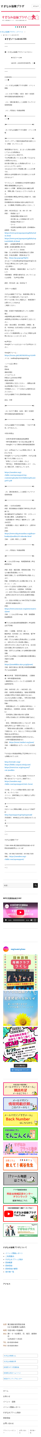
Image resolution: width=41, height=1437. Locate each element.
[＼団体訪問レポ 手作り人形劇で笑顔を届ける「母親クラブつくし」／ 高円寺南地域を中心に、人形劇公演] (20, 972)
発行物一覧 (9, 1272)
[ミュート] (31, 920)
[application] (20, 912)
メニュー (36, 6)
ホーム (5, 1391)
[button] (20, 18)
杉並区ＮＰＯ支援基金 (11, 1367)
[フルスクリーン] (35, 920)
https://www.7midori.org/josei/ (21, 742)
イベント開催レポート (14, 1253)
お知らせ (6, 1396)
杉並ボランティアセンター (13, 1379)
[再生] (6, 920)
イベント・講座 (9, 1402)
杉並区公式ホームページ (12, 1373)
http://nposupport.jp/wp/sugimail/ (18, 815)
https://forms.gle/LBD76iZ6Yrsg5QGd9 (20, 355)
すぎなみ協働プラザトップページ (11, 32)
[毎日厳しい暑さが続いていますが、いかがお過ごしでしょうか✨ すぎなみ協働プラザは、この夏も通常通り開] (20, 1008)
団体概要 (8, 1262)
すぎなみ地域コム (10, 1356)
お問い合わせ (8, 1423)
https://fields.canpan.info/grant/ (18, 765)
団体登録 (8, 1265)
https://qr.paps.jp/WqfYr (18, 258)
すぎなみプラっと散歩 (14, 1259)
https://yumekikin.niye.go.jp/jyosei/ (19, 664)
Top (38, 1434)
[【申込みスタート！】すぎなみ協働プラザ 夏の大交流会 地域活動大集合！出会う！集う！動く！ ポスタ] (20, 1044)
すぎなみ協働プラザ (12, 6)
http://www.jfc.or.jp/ (12, 762)
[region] (20, 19)
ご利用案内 (9, 1256)
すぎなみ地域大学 (10, 1361)
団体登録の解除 (11, 1269)
